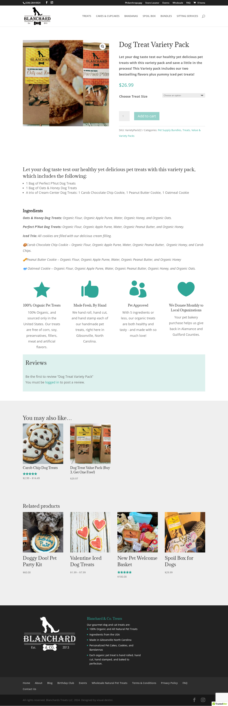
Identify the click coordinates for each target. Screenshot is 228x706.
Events (165, 3)
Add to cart (147, 116)
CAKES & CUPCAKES (108, 16)
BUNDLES (166, 16)
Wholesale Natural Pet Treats (109, 683)
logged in (52, 382)
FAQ (188, 3)
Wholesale (178, 3)
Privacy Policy (169, 683)
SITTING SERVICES (187, 16)
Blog (50, 683)
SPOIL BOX (149, 16)
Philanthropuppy (133, 3)
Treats (186, 130)
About (38, 683)
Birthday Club (65, 683)
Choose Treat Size (133, 96)
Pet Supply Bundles (169, 130)
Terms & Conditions (144, 683)
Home (26, 683)
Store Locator (152, 3)
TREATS (86, 16)
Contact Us (29, 689)
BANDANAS (131, 16)
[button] (102, 46)
